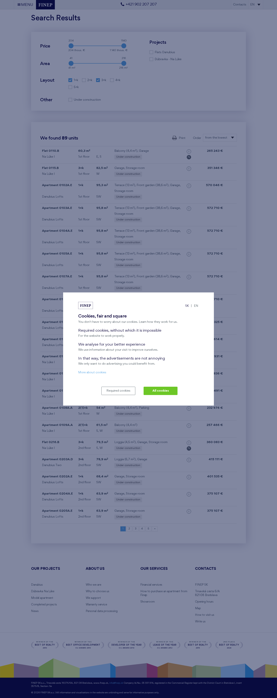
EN (196, 306)
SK (187, 306)
